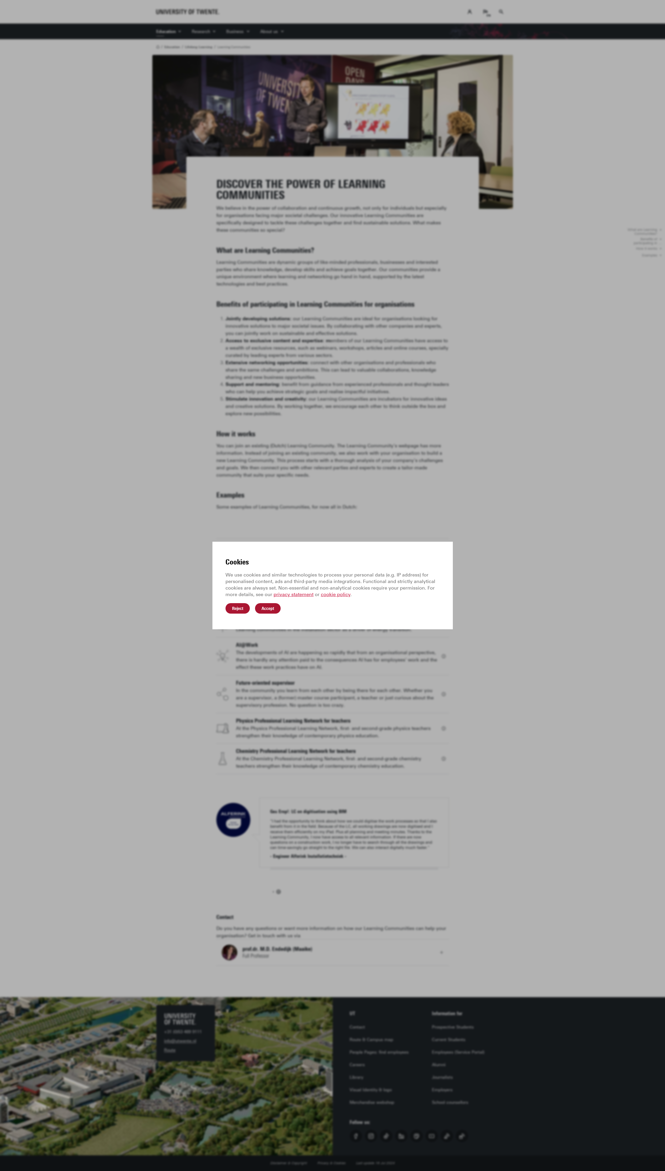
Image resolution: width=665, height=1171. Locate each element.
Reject (237, 608)
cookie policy (335, 594)
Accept (268, 608)
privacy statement (294, 594)
